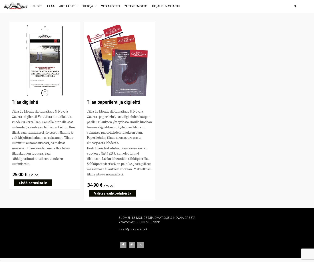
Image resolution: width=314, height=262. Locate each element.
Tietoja (88, 6)
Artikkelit (67, 6)
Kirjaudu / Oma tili (166, 6)
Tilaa (51, 6)
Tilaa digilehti (25, 102)
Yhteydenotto (135, 6)
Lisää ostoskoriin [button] (33, 183)
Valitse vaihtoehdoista (112, 193)
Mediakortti (110, 6)
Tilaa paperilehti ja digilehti (113, 102)
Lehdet (36, 6)
